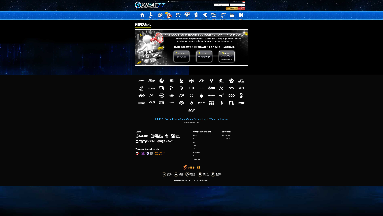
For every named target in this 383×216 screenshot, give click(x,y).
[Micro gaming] (231, 80)
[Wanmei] (211, 80)
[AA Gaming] (152, 95)
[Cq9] (231, 95)
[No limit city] (172, 102)
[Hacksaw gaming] (201, 102)
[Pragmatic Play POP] (142, 95)
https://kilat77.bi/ (194, 122)
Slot (194, 142)
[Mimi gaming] (152, 102)
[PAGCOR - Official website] (143, 137)
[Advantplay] (182, 95)
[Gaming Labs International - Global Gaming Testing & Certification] (176, 137)
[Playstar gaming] (221, 95)
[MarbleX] (221, 88)
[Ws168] (241, 102)
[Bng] (241, 95)
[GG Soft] (191, 80)
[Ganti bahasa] (243, 1)
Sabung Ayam (196, 152)
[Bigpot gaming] (182, 88)
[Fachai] (162, 102)
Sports (194, 135)
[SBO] (142, 80)
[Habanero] (201, 95)
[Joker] (211, 95)
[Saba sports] (162, 80)
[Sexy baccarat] (221, 80)
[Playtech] (201, 80)
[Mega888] (211, 102)
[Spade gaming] (191, 95)
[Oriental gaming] (211, 88)
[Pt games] (162, 95)
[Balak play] (231, 102)
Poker (194, 149)
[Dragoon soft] (191, 102)
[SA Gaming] (201, 88)
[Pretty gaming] (142, 88)
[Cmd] (152, 80)
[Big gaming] (162, 88)
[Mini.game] (152, 88)
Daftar (241, 8)
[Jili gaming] (191, 88)
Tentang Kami (226, 135)
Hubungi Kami (226, 139)
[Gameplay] (241, 80)
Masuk (232, 8)
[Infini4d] (221, 102)
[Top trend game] (172, 88)
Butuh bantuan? (237, 1)
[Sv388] (191, 110)
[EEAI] (231, 88)
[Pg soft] (241, 88)
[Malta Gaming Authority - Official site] (166, 142)
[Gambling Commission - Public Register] (158, 137)
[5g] (172, 95)
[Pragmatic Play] (182, 80)
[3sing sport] (172, 80)
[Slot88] (142, 102)
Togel (194, 145)
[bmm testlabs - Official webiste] (146, 142)
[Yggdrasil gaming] (182, 102)
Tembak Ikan (196, 159)
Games (195, 155)
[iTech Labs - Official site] (167, 137)
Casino (194, 139)
